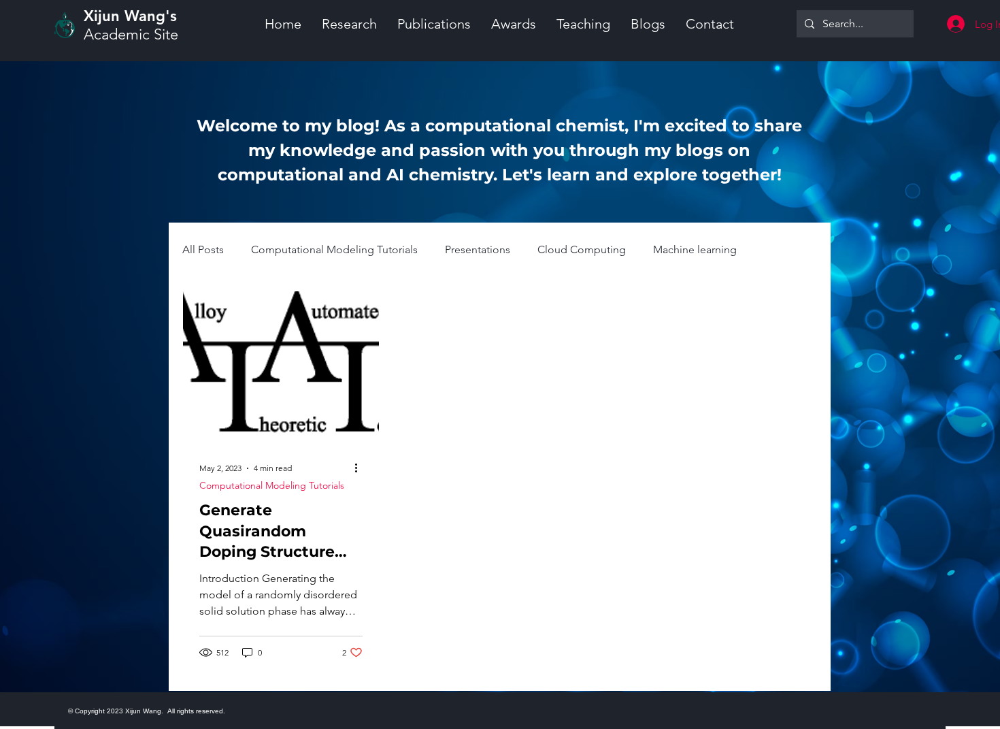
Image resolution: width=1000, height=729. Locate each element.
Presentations (477, 249)
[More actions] (360, 468)
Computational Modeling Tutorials (334, 249)
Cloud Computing (581, 249)
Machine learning (695, 249)
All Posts (203, 249)
